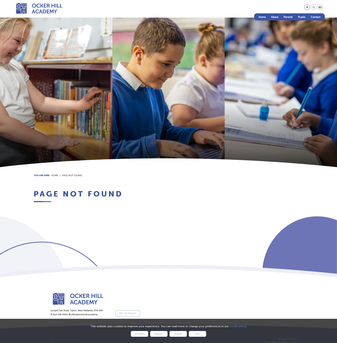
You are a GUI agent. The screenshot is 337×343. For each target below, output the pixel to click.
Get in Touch (127, 313)
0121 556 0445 (60, 314)
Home (54, 175)
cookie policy (238, 326)
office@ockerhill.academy (84, 314)
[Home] (38, 8)
